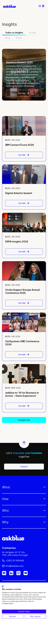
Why (5, 522)
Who (5, 510)
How (5, 499)
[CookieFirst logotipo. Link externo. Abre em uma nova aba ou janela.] (3, 586)
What (6, 487)
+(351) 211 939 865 (15, 560)
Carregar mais (24, 420)
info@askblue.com (14, 566)
